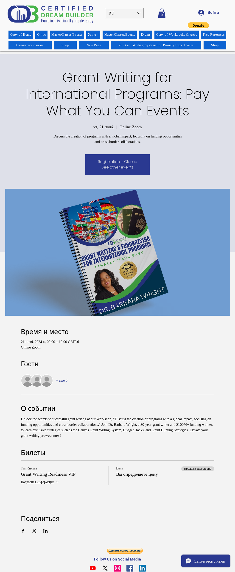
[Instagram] (117, 568)
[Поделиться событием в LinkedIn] (45, 531)
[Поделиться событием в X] (34, 531)
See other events (117, 167)
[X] (105, 568)
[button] (162, 13)
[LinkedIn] (142, 568)
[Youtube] (92, 568)
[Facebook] (129, 568)
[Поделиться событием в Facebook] (23, 531)
